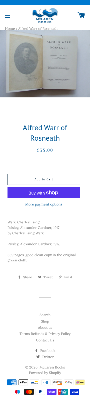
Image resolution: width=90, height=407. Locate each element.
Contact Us (45, 340)
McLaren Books (52, 367)
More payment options (43, 204)
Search (45, 315)
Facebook (47, 350)
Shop (45, 321)
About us (45, 327)
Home (10, 28)
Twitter (47, 357)
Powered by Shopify (45, 372)
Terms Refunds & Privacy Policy (45, 333)
